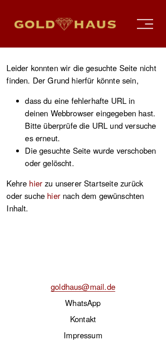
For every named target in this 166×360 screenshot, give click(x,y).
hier (35, 183)
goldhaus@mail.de (83, 286)
